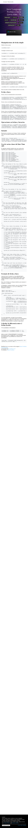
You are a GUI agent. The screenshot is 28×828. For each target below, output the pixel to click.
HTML (21, 17)
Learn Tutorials (7, 2)
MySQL (21, 20)
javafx (6, 20)
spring (20, 22)
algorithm (7, 17)
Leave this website (22, 825)
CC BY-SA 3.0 (12, 348)
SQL (18, 25)
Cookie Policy (7, 822)
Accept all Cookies (6, 825)
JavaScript (13, 20)
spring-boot (11, 25)
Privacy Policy (15, 822)
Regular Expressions (11, 22)
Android (15, 17)
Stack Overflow (10, 349)
